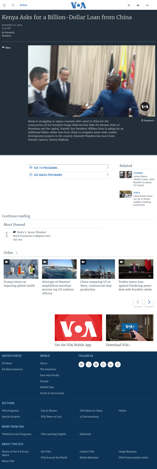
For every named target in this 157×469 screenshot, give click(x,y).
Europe (44, 381)
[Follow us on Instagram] (103, 364)
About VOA (8, 461)
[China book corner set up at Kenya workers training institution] (126, 194)
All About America (12, 369)
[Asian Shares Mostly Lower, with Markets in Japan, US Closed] (126, 174)
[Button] (6, 48)
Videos (122, 410)
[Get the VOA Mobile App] (78, 327)
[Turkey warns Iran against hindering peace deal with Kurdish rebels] (136, 269)
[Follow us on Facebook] (81, 364)
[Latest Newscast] (147, 5)
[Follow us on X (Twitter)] (89, 364)
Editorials (85, 434)
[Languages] (129, 5)
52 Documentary (89, 416)
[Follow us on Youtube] (96, 364)
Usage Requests (128, 451)
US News (7, 363)
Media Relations (89, 457)
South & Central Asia (52, 393)
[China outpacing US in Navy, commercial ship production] (97, 269)
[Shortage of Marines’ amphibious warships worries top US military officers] (59, 269)
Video (8, 253)
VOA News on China (91, 410)
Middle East (47, 387)
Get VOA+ (46, 451)
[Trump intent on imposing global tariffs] (21, 269)
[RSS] (110, 364)
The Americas (48, 369)
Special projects (11, 416)
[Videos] (138, 5)
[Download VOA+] (129, 327)
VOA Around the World (54, 457)
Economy (138, 173)
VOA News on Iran (51, 416)
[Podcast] (118, 364)
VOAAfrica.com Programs (16, 434)
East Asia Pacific (49, 375)
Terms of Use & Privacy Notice (15, 453)
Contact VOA (87, 451)
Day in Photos (49, 410)
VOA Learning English (53, 434)
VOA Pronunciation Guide (133, 457)
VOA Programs (10, 410)
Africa (23, 5)
